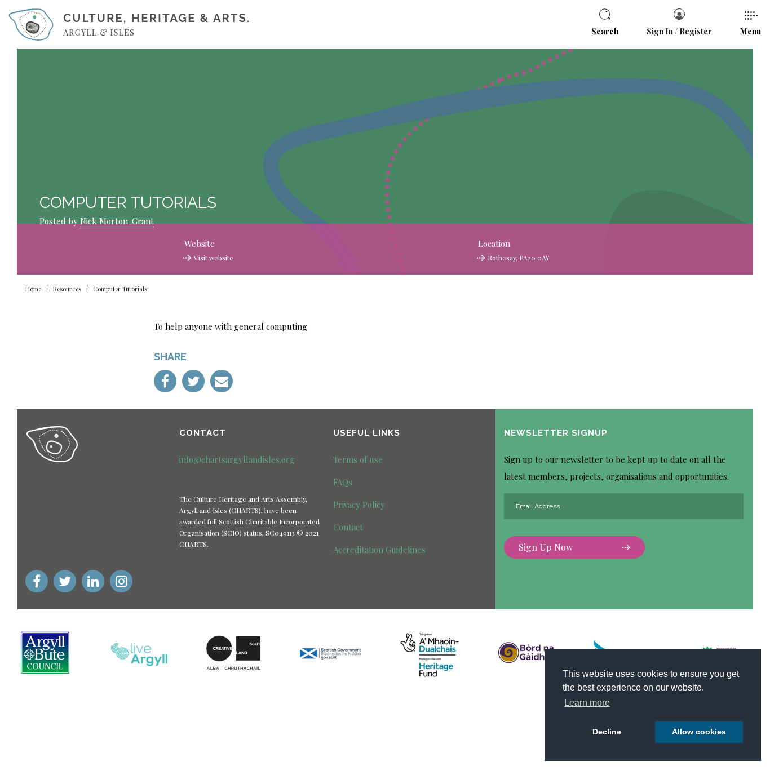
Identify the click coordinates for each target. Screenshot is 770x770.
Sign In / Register (679, 31)
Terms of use (358, 459)
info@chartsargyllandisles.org (237, 459)
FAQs (342, 482)
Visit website (213, 257)
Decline (606, 731)
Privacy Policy (359, 504)
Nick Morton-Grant (117, 221)
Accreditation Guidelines (379, 549)
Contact (348, 527)
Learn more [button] (587, 702)
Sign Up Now (546, 547)
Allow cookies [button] (699, 731)
